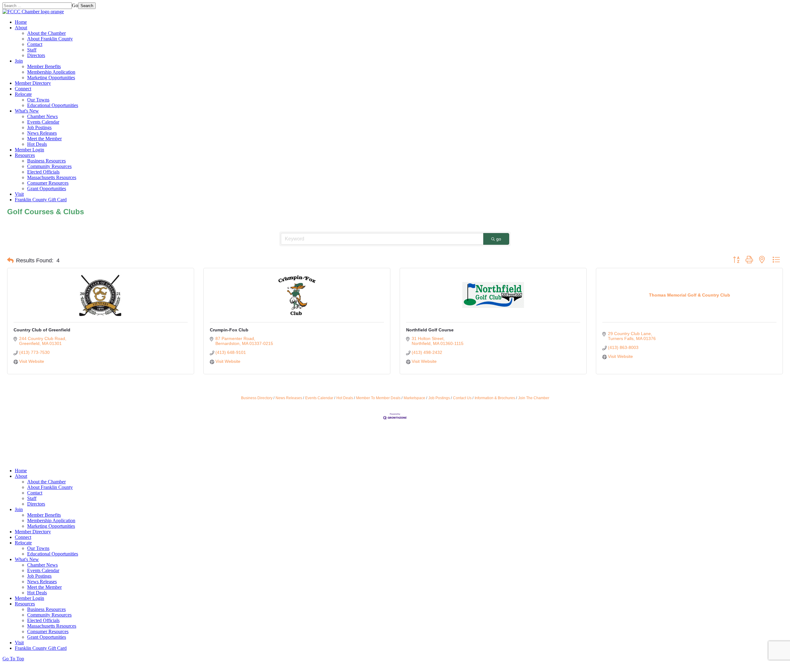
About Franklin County (50, 38)
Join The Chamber (533, 398)
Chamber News (42, 116)
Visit (19, 194)
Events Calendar (43, 122)
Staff (31, 49)
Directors (36, 55)
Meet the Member (44, 138)
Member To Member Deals (378, 398)
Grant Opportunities (46, 188)
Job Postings (39, 127)
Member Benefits (44, 66)
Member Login (29, 149)
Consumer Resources (48, 183)
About (21, 27)
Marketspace (414, 398)
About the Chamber (46, 33)
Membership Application (51, 72)
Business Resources (46, 160)
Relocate (23, 94)
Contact (34, 44)
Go (75, 5)
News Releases (42, 133)
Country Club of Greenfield (42, 329)
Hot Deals (37, 144)
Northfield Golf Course (430, 329)
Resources (25, 155)
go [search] (498, 238)
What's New (27, 110)
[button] (10, 260)
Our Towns (38, 99)
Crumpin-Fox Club (229, 329)
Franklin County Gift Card (41, 199)
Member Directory (33, 83)
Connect (23, 88)
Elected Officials (43, 171)
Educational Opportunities (52, 105)
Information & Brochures (495, 398)
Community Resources (49, 166)
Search (87, 5)
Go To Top (13, 658)
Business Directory (256, 398)
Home (21, 22)
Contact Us (462, 398)
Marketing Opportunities (51, 77)
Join (19, 61)
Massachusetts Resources (51, 177)
